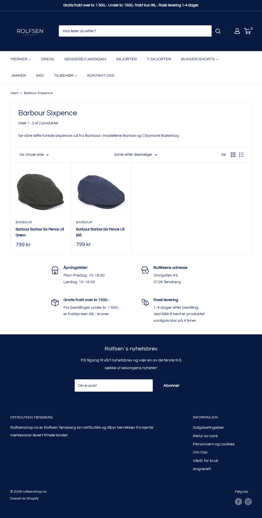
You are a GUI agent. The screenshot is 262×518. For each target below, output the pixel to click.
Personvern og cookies (214, 444)
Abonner (171, 385)
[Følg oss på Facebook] (238, 501)
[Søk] (218, 31)
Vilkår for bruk (205, 461)
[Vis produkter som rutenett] (233, 154)
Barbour (24, 222)
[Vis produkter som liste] (241, 154)
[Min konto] (237, 31)
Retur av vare (205, 436)
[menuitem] (20, 59)
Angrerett (202, 469)
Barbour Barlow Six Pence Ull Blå (100, 232)
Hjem (14, 93)
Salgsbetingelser (208, 427)
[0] (247, 31)
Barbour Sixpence (38, 93)
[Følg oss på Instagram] (248, 501)
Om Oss (200, 452)
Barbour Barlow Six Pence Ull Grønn (40, 232)
